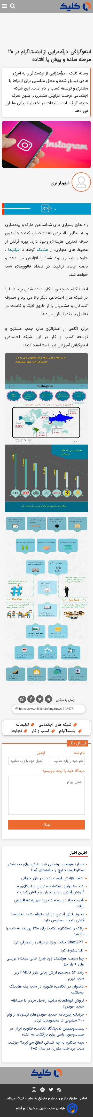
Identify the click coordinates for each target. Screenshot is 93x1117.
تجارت (17, 731)
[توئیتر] (40, 700)
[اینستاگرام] (34, 1090)
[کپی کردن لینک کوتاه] (46, 709)
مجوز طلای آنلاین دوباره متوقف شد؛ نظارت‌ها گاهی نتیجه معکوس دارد (47, 917)
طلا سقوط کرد (72, 951)
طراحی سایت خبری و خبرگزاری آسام (40, 1108)
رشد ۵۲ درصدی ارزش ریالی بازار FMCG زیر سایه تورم (49, 976)
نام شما (79, 753)
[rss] (59, 1090)
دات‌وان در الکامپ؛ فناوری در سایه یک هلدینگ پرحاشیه (46, 990)
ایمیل (41, 753)
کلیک (20, 1098)
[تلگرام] (48, 700)
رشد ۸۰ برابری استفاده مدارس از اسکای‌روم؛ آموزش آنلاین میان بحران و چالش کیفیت (50, 889)
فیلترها (14, 250)
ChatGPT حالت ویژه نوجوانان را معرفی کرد (48, 942)
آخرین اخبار (78, 852)
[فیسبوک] (31, 700)
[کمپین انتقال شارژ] (46, 209)
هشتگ (42, 250)
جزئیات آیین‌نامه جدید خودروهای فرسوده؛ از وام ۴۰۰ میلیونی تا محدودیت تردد (45, 1018)
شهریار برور (60, 183)
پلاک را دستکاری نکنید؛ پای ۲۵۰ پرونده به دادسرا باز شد (45, 931)
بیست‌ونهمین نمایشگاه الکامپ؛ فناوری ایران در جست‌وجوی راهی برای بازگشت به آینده (47, 1032)
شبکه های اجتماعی (55, 725)
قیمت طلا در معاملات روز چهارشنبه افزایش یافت (48, 903)
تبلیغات (23, 725)
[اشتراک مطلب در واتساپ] (22, 699)
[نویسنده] (81, 183)
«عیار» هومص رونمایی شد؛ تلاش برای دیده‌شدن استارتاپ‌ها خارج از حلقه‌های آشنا (45, 867)
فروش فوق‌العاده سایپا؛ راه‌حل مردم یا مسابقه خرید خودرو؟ (47, 1004)
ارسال (47, 824)
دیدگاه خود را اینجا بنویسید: (63, 771)
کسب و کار (41, 731)
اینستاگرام (68, 731)
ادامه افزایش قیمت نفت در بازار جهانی (52, 878)
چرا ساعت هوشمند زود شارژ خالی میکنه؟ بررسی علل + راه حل (45, 962)
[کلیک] (75, 6)
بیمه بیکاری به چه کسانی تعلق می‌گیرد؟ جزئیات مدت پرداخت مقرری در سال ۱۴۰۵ (46, 1046)
